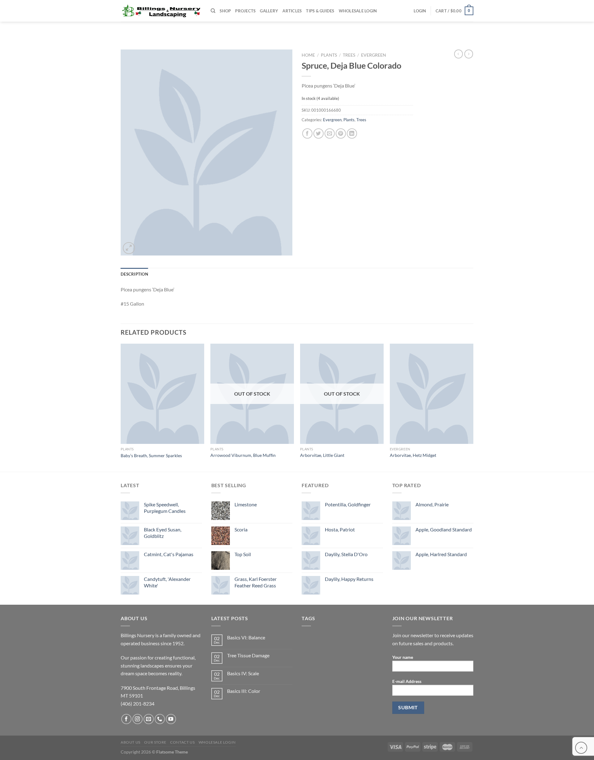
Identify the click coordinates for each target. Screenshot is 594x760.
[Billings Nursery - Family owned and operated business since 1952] (161, 11)
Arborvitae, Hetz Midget (413, 455)
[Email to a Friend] (330, 133)
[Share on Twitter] (318, 133)
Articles (292, 10)
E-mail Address (406, 681)
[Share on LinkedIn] (352, 133)
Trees (349, 55)
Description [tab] (134, 274)
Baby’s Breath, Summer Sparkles (151, 455)
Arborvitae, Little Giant (322, 455)
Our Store (155, 742)
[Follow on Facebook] (126, 719)
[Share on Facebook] (307, 133)
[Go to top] (581, 748)
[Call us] (160, 719)
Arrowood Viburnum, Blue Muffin (243, 455)
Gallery (269, 10)
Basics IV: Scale (243, 673)
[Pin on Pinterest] (341, 133)
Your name (402, 657)
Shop (225, 10)
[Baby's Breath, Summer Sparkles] (162, 394)
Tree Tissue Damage (248, 655)
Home (308, 55)
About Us (130, 742)
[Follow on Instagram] (137, 719)
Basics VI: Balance (246, 637)
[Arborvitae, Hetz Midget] (431, 394)
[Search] (213, 11)
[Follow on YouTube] (171, 719)
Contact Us (182, 742)
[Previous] (121, 407)
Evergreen (373, 55)
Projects (245, 10)
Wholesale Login (358, 10)
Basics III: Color (243, 691)
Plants (329, 55)
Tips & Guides (320, 10)
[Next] (473, 407)
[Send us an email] (149, 719)
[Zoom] (129, 248)
